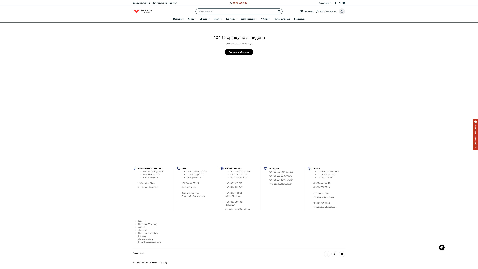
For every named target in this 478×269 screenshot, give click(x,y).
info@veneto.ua (189, 187)
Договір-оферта (145, 239)
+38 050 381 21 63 (146, 183)
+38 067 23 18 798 (233, 183)
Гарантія (142, 221)
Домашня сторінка (141, 3)
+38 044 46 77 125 (190, 183)
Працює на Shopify (158, 262)
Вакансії (142, 236)
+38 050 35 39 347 (234, 187)
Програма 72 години (147, 224)
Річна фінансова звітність (149, 242)
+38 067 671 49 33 (321, 203)
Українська (324, 3)
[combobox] (239, 11)
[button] (475, 134)
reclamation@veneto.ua (148, 187)
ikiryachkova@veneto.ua (323, 197)
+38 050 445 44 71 (321, 183)
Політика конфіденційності (164, 3)
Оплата (141, 227)
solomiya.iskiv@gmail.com (324, 207)
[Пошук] (279, 11)
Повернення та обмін (148, 233)
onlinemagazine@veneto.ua (237, 209)
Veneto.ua (144, 262)
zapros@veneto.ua (321, 193)
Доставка (142, 230)
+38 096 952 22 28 (321, 187)
